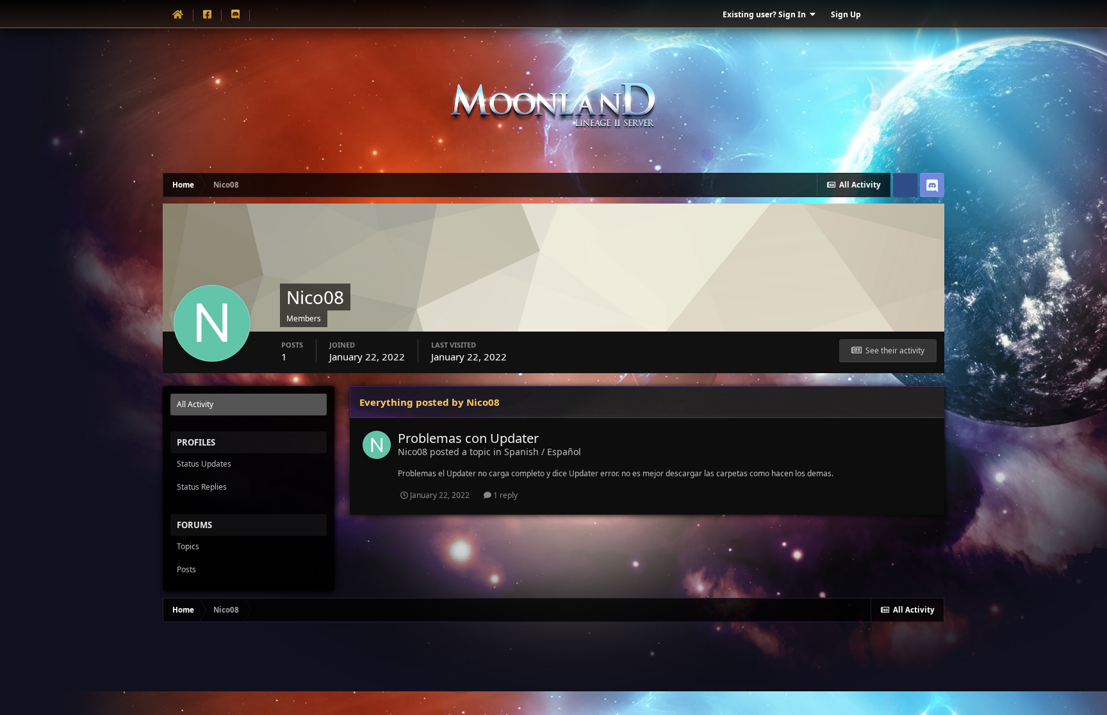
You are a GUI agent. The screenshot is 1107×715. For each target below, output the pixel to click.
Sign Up (846, 14)
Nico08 (412, 452)
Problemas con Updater (468, 438)
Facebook (905, 185)
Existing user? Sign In (766, 14)
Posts (186, 569)
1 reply (504, 495)
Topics (188, 546)
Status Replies (202, 486)
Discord (932, 185)
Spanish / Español (542, 452)
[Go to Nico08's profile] (377, 445)
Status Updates (204, 463)
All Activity (195, 404)
